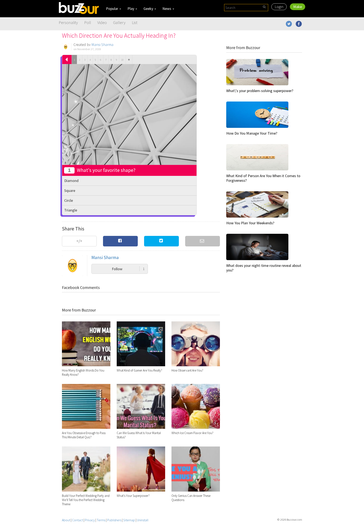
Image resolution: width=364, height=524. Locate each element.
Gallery (119, 22)
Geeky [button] (148, 8)
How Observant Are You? (187, 370)
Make (297, 6)
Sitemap (129, 520)
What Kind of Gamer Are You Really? (139, 370)
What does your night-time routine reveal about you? (263, 268)
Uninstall (143, 520)
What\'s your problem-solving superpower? (259, 90)
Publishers (114, 520)
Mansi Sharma (102, 44)
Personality (68, 22)
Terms (101, 520)
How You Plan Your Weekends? (250, 223)
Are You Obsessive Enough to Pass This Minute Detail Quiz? (84, 435)
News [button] (167, 8)
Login (279, 6)
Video (102, 22)
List (134, 22)
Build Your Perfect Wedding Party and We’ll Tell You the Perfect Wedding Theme (86, 500)
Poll (87, 22)
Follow (128, 268)
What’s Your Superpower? (133, 496)
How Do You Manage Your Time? (251, 133)
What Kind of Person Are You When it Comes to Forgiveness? (263, 178)
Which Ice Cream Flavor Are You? (192, 433)
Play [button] (131, 8)
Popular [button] (112, 8)
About (66, 520)
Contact (77, 520)
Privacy (90, 520)
